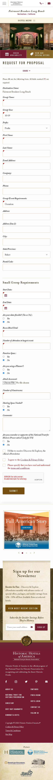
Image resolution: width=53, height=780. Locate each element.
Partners (34, 689)
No (8, 322)
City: (5, 236)
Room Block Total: (10, 328)
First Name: (8, 135)
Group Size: (8, 110)
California (31, 14)
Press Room (35, 695)
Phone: (6, 186)
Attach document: (10, 379)
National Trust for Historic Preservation (14, 696)
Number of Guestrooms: (13, 390)
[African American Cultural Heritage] (26, 530)
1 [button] (22, 553)
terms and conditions (20, 468)
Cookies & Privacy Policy (32, 460)
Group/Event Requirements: (15, 198)
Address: (6, 211)
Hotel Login (35, 701)
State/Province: (9, 249)
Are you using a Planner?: (13, 366)
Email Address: (9, 161)
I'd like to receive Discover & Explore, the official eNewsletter (24, 452)
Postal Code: (8, 262)
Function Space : (9, 353)
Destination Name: (11, 88)
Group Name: (8, 97)
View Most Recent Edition (23, 608)
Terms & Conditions (13, 731)
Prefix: (5, 123)
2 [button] (26, 553)
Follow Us (35, 713)
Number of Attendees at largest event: (18, 341)
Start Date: (7, 290)
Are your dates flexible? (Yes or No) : (17, 315)
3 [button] (30, 553)
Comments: (7, 415)
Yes (8, 319)
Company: (7, 173)
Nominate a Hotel (12, 715)
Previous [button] (18, 553)
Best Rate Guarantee (14, 709)
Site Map (8, 734)
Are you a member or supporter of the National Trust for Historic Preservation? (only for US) (26, 436)
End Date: (7, 302)
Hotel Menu (25, 21)
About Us (9, 689)
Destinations (22, 14)
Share (25, 70)
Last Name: (7, 148)
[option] (26, 530)
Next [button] (34, 553)
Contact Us (35, 707)
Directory (9, 703)
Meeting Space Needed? (12, 403)
